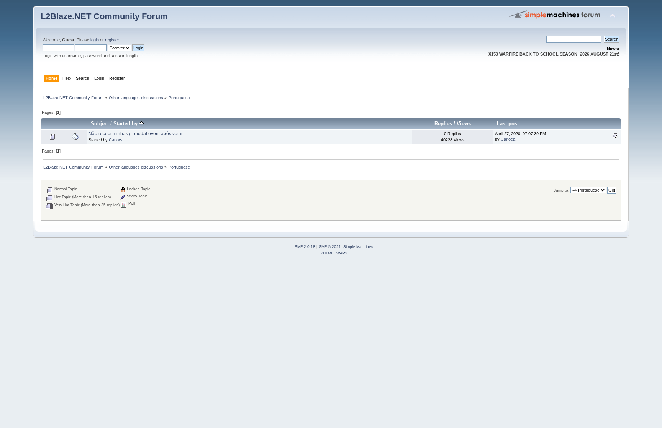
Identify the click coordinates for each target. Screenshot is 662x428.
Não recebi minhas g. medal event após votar (135, 133)
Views (464, 123)
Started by (126, 123)
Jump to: (561, 190)
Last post (508, 123)
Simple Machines (358, 246)
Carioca (116, 140)
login (94, 40)
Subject (100, 123)
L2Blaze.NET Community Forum (104, 16)
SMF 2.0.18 (305, 246)
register (112, 40)
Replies (443, 123)
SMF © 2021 (330, 246)
